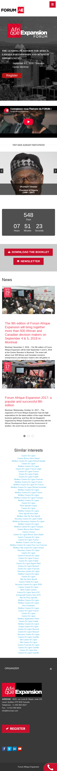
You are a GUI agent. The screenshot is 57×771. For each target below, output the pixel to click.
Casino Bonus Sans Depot (28, 458)
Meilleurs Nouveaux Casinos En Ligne (28, 521)
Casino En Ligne (28, 456)
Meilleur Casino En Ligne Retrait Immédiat (28, 487)
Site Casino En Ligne (28, 640)
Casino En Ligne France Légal (28, 469)
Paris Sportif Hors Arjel (28, 513)
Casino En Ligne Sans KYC (28, 592)
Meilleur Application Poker (28, 619)
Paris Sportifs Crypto (28, 506)
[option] (28, 172)
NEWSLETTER (30, 261)
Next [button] (55, 171)
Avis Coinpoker (28, 605)
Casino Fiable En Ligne (28, 582)
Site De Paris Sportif (28, 579)
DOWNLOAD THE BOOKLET (30, 252)
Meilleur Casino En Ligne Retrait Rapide (28, 461)
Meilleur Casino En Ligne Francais (28, 479)
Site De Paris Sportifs (28, 598)
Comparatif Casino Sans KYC (28, 595)
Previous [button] (1, 171)
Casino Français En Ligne (28, 537)
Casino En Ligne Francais (28, 569)
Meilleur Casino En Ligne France (28, 482)
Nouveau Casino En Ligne (29, 550)
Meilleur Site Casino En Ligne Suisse (28, 548)
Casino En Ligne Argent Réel (28, 563)
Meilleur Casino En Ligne (28, 466)
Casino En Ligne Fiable (28, 474)
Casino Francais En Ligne (28, 555)
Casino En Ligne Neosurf (28, 566)
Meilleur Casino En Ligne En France (28, 485)
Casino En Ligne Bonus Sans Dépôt (28, 534)
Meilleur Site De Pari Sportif (28, 516)
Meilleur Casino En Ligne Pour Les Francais (28, 545)
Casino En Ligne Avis (28, 650)
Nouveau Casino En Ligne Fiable (28, 519)
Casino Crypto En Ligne (28, 587)
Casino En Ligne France (28, 471)
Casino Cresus (28, 532)
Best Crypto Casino (28, 590)
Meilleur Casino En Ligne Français (28, 498)
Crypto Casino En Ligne (28, 626)
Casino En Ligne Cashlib (28, 637)
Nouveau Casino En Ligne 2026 (28, 584)
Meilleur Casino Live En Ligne (28, 542)
